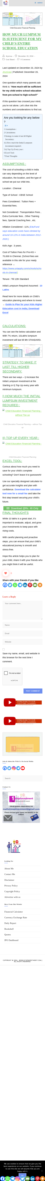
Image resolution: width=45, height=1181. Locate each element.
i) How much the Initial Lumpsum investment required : (18, 144)
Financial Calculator (13, 911)
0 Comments (25, 59)
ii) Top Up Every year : (14, 149)
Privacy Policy (11, 885)
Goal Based (10, 59)
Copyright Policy (12, 891)
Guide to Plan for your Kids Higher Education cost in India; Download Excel (22, 308)
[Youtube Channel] (23, 768)
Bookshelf (9, 929)
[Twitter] (10, 585)
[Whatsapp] (15, 585)
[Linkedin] (25, 585)
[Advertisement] (22, 1070)
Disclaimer (9, 880)
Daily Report (10, 923)
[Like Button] (5, 573)
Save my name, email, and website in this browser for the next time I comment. (21, 657)
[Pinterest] (30, 585)
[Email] (35, 585)
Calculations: (10, 133)
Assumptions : (10, 129)
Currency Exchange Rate (15, 917)
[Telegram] (20, 585)
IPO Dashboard (11, 940)
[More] (40, 585)
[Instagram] (14, 768)
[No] (42, 1171)
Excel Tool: (9, 153)
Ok (22, 1176)
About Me (9, 868)
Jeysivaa (9, 56)
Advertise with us (12, 897)
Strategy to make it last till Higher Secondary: (18, 138)
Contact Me (9, 874)
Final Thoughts (11, 156)
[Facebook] (5, 585)
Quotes (7, 934)
